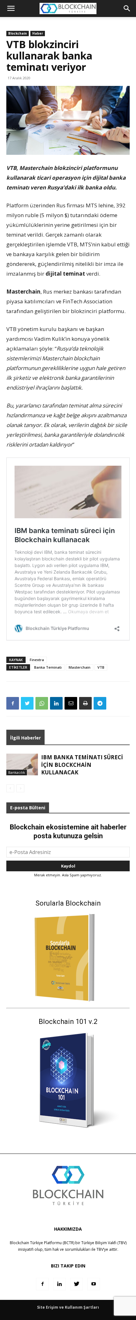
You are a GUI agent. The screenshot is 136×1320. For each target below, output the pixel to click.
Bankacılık (16, 772)
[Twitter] (27, 703)
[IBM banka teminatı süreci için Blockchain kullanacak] (22, 764)
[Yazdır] (85, 703)
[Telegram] (100, 703)
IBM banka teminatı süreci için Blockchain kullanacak (82, 765)
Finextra (37, 659)
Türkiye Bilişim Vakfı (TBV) (104, 1242)
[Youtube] (93, 1284)
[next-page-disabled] (20, 788)
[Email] (71, 703)
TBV (99, 1249)
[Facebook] (12, 703)
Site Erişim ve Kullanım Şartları (68, 1307)
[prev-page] (10, 788)
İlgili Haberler (25, 738)
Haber (37, 33)
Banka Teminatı (48, 667)
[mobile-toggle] (11, 8)
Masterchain (79, 667)
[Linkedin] (56, 703)
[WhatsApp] (41, 703)
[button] (127, 8)
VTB (100, 667)
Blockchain (17, 33)
